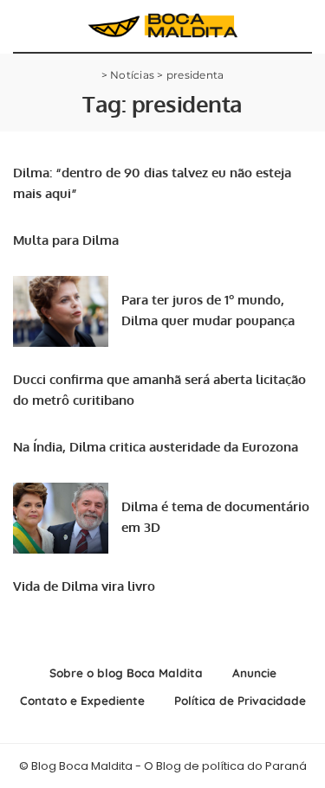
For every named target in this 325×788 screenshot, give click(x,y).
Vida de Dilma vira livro (84, 586)
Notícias (132, 74)
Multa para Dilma (66, 240)
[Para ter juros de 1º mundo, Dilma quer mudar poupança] (60, 312)
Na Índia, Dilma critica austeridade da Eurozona (155, 447)
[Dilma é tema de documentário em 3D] (60, 518)
